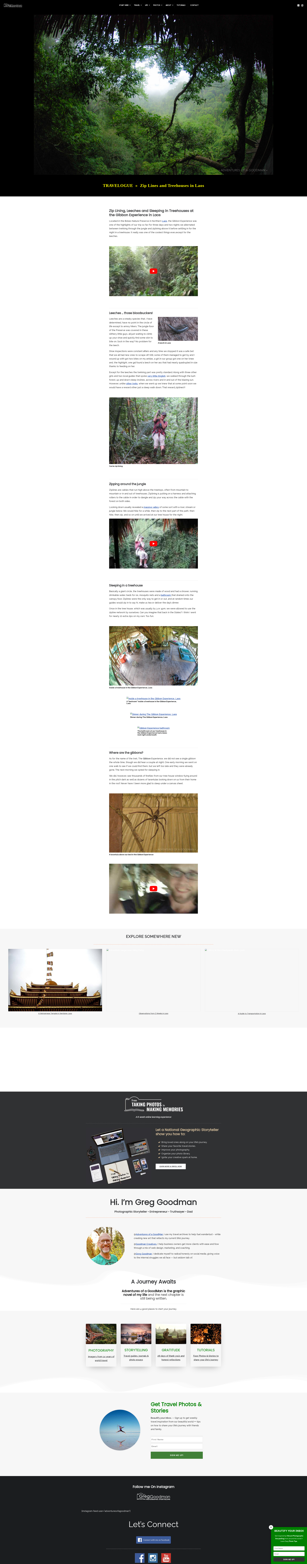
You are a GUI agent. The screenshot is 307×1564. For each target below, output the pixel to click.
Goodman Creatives (146, 1244)
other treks (132, 383)
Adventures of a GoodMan (149, 1234)
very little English (156, 376)
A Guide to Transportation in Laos (252, 1013)
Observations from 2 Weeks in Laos (153, 1013)
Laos (164, 221)
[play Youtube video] (153, 271)
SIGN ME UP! (176, 1455)
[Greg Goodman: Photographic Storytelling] (13, 5)
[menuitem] (298, 5)
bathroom (166, 595)
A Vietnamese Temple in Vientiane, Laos (55, 1013)
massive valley (151, 507)
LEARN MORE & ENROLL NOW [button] (170, 1166)
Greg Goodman (144, 1253)
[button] (298, 5)
